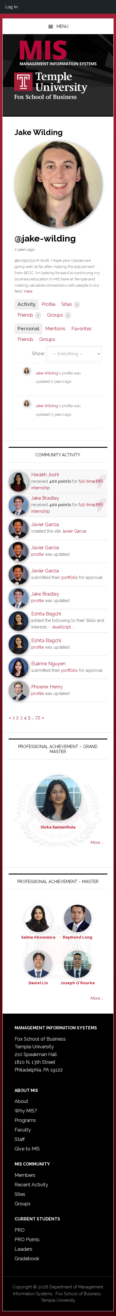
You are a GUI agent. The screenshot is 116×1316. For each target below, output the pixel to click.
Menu (62, 26)
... (73, 627)
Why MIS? (26, 1111)
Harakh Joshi (45, 474)
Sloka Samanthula (58, 827)
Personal (28, 328)
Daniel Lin (38, 983)
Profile (48, 304)
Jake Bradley (45, 498)
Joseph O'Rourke (77, 983)
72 (37, 717)
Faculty (23, 1130)
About (21, 1101)
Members (25, 1175)
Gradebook (27, 1258)
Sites (69, 304)
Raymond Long (77, 937)
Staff (20, 1139)
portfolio (69, 577)
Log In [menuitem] (11, 6)
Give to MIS (27, 1149)
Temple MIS (58, 53)
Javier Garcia (45, 524)
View (28, 291)
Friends (28, 315)
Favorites (81, 328)
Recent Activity (31, 1185)
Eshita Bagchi (46, 614)
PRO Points (27, 1239)
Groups (58, 315)
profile (37, 554)
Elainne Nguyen (48, 663)
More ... (97, 842)
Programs (25, 1120)
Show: (38, 353)
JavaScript (61, 627)
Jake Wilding (46, 373)
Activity (27, 304)
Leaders (23, 1249)
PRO (20, 1230)
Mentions (55, 328)
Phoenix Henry (47, 687)
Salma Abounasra (38, 937)
